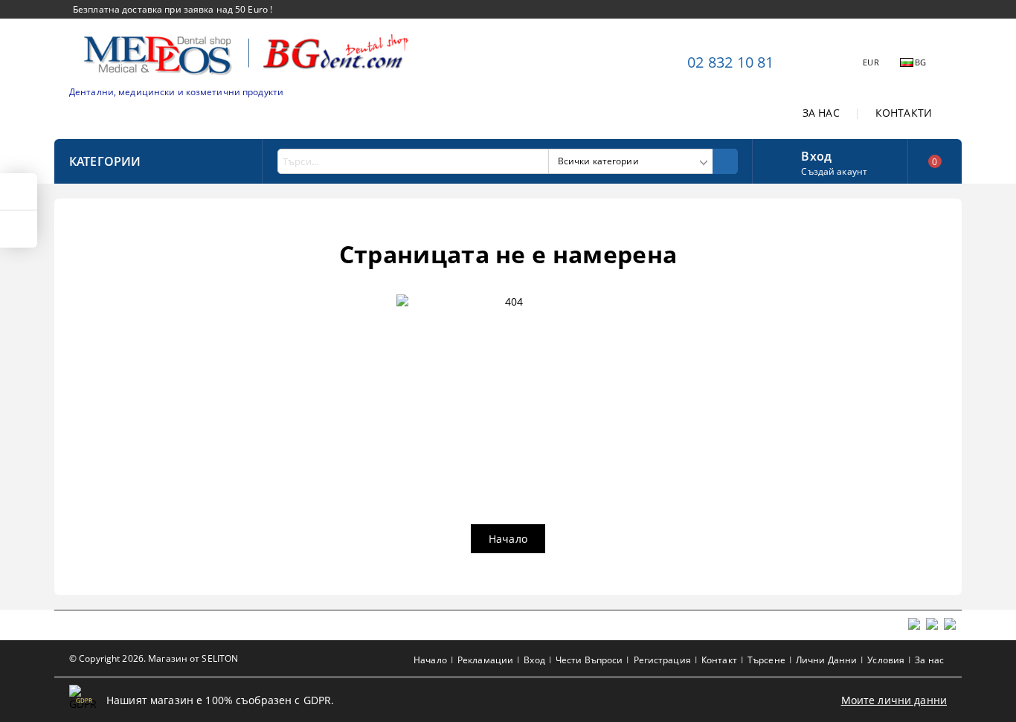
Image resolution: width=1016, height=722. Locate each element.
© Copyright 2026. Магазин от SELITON (153, 658)
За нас (929, 660)
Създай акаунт (834, 171)
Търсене (766, 660)
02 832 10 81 (730, 62)
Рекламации (485, 660)
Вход (816, 154)
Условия (885, 660)
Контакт (719, 660)
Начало (508, 539)
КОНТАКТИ (903, 113)
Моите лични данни (894, 700)
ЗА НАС (821, 113)
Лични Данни (826, 660)
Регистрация (662, 660)
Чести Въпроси (589, 660)
